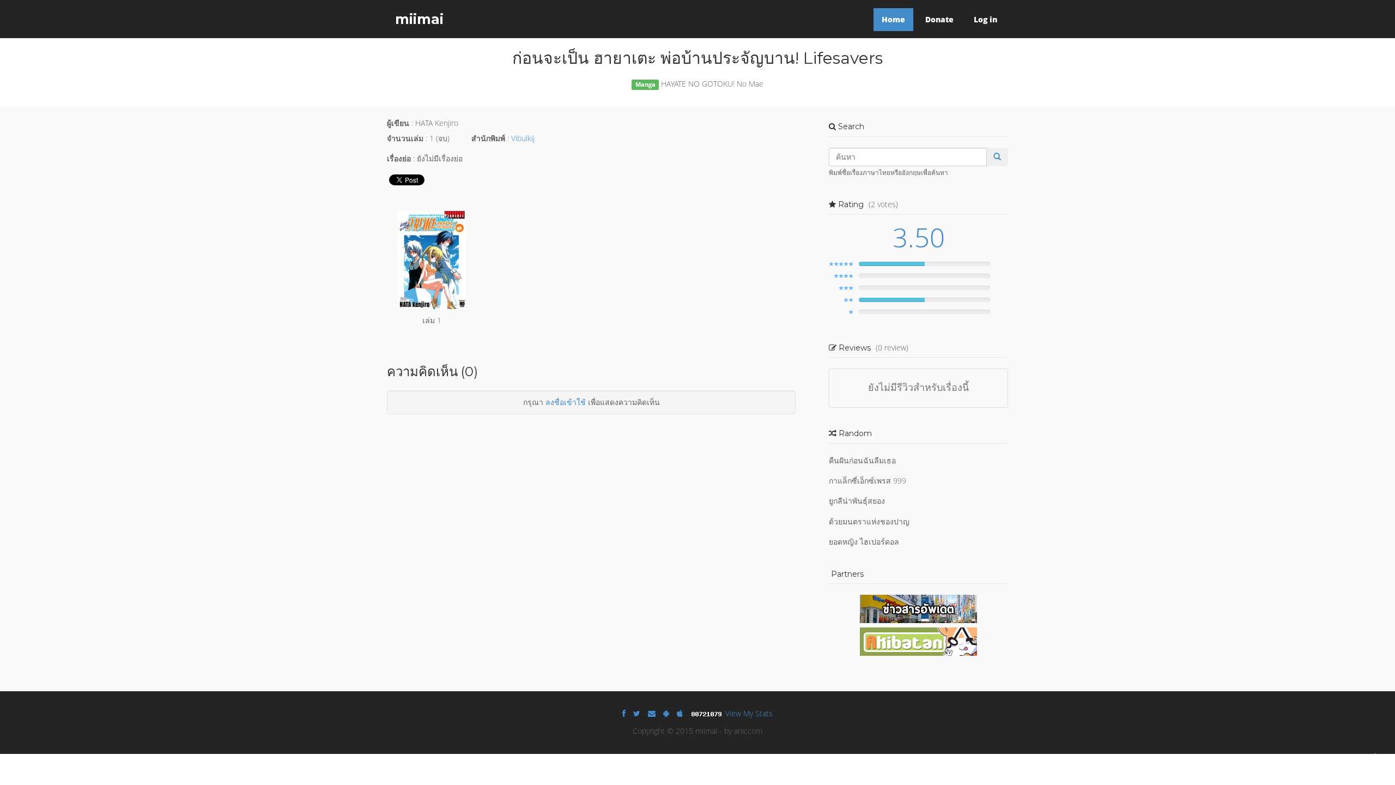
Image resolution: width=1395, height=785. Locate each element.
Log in (985, 19)
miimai (419, 19)
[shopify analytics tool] (707, 713)
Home (893, 19)
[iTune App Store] (680, 713)
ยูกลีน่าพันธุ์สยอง (857, 501)
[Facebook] (624, 713)
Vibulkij (523, 138)
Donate (939, 19)
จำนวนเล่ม (405, 138)
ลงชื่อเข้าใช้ (565, 402)
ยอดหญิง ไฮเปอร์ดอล (864, 541)
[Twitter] (636, 713)
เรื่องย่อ (399, 158)
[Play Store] (666, 713)
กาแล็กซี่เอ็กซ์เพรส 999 (867, 480)
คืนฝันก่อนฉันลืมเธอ (862, 460)
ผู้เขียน (398, 123)
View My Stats (749, 713)
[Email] (652, 713)
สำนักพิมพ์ (488, 138)
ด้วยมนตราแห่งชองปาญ (869, 521)
